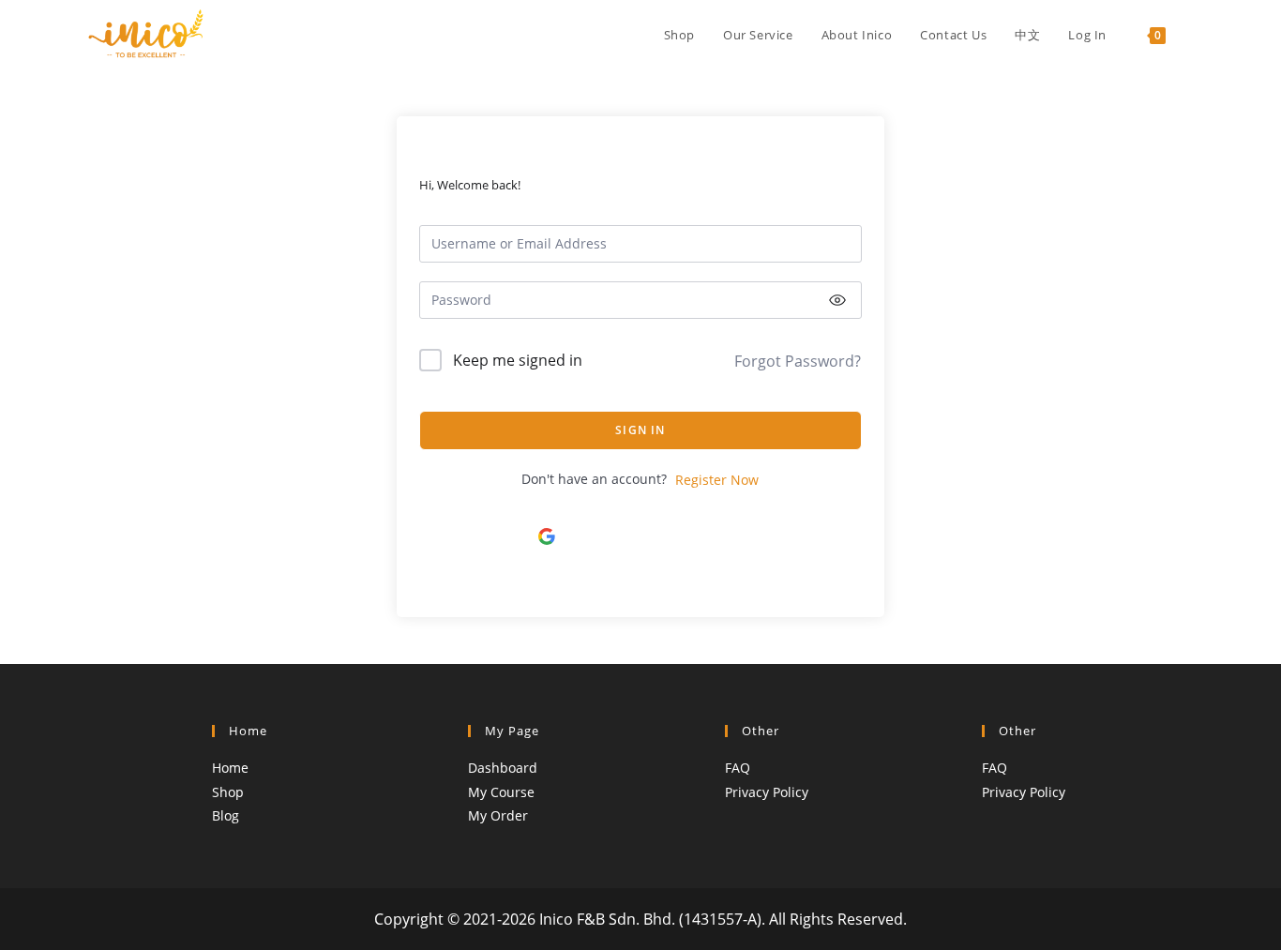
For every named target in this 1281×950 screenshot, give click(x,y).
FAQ (737, 768)
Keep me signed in (517, 360)
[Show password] (837, 300)
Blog (225, 815)
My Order (498, 815)
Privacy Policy (766, 792)
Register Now (717, 480)
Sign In (640, 430)
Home (230, 768)
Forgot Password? (797, 361)
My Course (501, 792)
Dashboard (502, 768)
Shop (228, 792)
